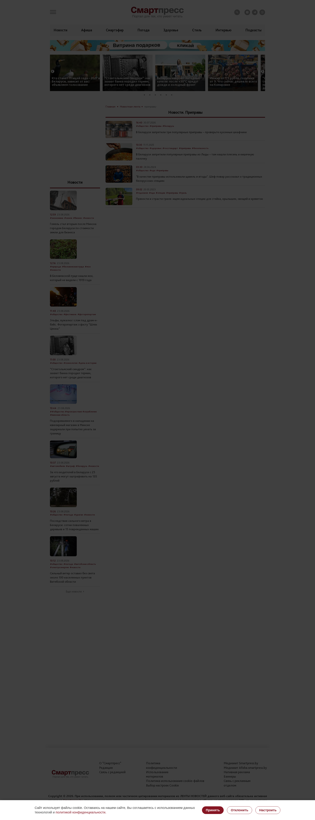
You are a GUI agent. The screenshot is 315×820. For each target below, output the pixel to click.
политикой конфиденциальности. (81, 812)
